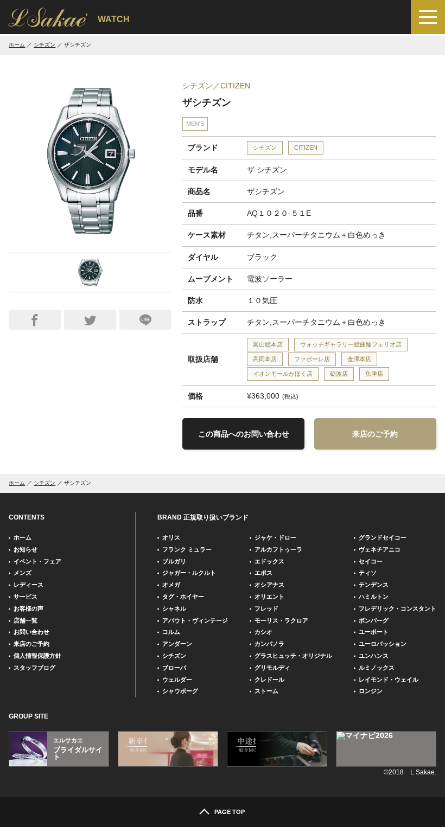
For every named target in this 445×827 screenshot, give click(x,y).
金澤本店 (359, 359)
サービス (25, 596)
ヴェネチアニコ (379, 549)
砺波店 (339, 373)
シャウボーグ (180, 691)
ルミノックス (377, 667)
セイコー (371, 561)
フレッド (266, 608)
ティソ (368, 572)
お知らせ (25, 549)
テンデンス (374, 584)
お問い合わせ (31, 632)
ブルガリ (174, 561)
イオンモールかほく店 (283, 373)
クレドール (269, 679)
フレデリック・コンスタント (397, 608)
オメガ (171, 584)
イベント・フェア (37, 561)
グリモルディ (272, 667)
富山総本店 (268, 344)
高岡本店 (265, 359)
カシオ (263, 632)
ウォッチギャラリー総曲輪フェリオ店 (351, 344)
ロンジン (371, 691)
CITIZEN (305, 147)
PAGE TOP (229, 812)
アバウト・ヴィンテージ (195, 620)
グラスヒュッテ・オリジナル (293, 655)
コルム (171, 632)
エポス (263, 572)
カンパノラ (269, 643)
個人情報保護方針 (37, 655)
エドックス (269, 561)
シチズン (44, 45)
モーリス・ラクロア (281, 620)
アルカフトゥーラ (278, 549)
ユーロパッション (382, 643)
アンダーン (177, 643)
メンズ (22, 572)
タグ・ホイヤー (183, 596)
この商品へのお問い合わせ (243, 433)
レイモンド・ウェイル (388, 679)
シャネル (174, 608)
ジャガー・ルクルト (189, 572)
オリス (171, 537)
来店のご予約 (375, 433)
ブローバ (174, 667)
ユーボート (374, 632)
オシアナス (269, 584)
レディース (28, 584)
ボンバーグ (374, 620)
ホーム (17, 45)
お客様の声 (28, 608)
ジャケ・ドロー (275, 537)
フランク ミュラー (187, 549)
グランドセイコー (382, 537)
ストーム (266, 691)
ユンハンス (374, 655)
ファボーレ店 (312, 359)
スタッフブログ (34, 667)
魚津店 (374, 373)
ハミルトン (374, 596)
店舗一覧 (25, 620)
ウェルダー (177, 679)
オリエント (269, 596)
